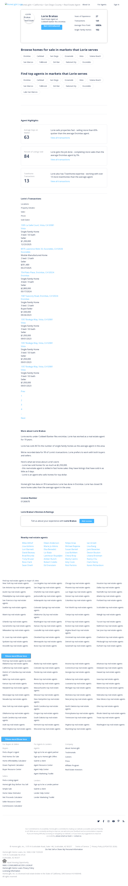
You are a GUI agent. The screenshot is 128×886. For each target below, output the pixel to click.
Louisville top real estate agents (47, 630)
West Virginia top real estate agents (16, 729)
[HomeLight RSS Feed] (124, 821)
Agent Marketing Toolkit (43, 773)
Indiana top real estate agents (77, 679)
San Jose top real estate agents (109, 630)
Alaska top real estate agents (46, 663)
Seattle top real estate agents (14, 607)
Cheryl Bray (70, 555)
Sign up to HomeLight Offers (45, 756)
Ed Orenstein (50, 565)
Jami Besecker (93, 549)
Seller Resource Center (11, 801)
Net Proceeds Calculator (12, 797)
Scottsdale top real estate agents (110, 607)
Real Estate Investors (73, 769)
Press (67, 761)
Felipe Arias (70, 543)
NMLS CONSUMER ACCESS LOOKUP (17, 865)
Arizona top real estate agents (77, 663)
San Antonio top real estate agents (16, 587)
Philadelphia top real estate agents (16, 596)
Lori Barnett (28, 549)
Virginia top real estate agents (77, 724)
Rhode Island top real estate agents (111, 713)
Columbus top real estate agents (78, 600)
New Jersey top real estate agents (79, 699)
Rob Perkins (71, 565)
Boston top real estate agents (77, 626)
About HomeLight (72, 748)
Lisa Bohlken (71, 552)
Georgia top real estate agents (77, 672)
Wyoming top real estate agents (78, 729)
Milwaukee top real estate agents (16, 630)
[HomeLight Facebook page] (104, 821)
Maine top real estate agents (108, 683)
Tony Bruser (28, 559)
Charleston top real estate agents (110, 637)
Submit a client (40, 761)
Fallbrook (43, 62)
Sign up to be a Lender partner (46, 784)
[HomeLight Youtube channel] (114, 821)
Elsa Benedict (50, 549)
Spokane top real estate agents (15, 641)
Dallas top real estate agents (108, 587)
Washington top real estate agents (48, 621)
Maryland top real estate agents (15, 688)
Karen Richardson (95, 565)
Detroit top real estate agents (77, 641)
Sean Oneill (27, 565)
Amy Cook (70, 562)
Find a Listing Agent (10, 780)
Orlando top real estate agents (14, 621)
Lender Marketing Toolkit (44, 797)
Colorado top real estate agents (47, 668)
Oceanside (69, 56)
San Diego (54, 56)
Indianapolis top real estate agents (48, 600)
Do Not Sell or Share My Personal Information (64, 849)
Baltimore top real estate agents (110, 626)
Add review (87, 521)
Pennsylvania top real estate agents (79, 713)
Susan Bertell (71, 549)
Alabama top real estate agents (15, 663)
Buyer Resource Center (11, 769)
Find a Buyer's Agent (10, 752)
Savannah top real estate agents (78, 646)
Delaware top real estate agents (110, 668)
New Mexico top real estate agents (111, 699)
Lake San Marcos (31, 92)
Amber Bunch (50, 559)
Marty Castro (71, 559)
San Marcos (28, 62)
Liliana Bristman (94, 555)
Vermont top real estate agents (46, 724)
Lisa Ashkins (28, 546)
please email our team (64, 836)
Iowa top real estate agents (108, 679)
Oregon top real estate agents (46, 713)
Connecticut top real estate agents (79, 668)
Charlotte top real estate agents (47, 592)
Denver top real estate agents (77, 596)
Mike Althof (27, 543)
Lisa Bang (91, 546)
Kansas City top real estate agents (48, 626)
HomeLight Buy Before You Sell (15, 784)
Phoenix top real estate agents (77, 587)
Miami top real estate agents (14, 614)
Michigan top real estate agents (78, 688)
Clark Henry (92, 562)
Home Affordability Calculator (14, 761)
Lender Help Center (42, 793)
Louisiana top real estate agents (78, 683)
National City (71, 62)
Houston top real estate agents (109, 583)
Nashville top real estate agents (109, 592)
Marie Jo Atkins (51, 546)
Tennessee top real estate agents (78, 717)
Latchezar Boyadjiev (53, 555)
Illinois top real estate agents (45, 679)
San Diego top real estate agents (47, 587)
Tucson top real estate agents (109, 621)
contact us (77, 836)
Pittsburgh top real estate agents (110, 641)
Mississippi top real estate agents (16, 695)
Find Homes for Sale (10, 756)
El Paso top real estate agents (77, 621)
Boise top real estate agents (45, 646)
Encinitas (27, 56)
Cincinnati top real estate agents (78, 637)
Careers (68, 757)
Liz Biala (48, 552)
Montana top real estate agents (78, 695)
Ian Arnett (91, 543)
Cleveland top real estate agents (47, 637)
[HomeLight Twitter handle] (98, 821)
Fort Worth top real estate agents (78, 607)
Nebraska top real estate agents (110, 695)
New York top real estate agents (15, 583)
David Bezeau (28, 552)
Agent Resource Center (43, 765)
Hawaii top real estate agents (108, 672)
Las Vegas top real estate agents (78, 592)
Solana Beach (95, 56)
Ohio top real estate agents (108, 706)
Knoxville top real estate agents (15, 646)
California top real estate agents (15, 668)
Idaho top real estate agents (14, 679)
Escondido (86, 62)
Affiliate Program (72, 765)
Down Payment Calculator (13, 765)
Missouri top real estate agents (46, 695)
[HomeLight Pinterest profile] (118, 821)
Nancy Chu (92, 559)
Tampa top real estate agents (77, 614)
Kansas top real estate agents (14, 683)
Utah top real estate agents (13, 724)
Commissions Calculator (12, 806)
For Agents (102, 4)
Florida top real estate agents (46, 672)
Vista (81, 56)
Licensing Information (11, 871)
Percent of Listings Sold (33, 152)
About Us (86, 4)
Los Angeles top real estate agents (48, 583)
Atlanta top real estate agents (109, 596)
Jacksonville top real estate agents (48, 596)
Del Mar (56, 62)
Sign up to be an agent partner (46, 752)
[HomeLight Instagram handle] (108, 821)
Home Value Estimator (11, 793)
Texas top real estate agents (108, 717)
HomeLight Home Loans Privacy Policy (18, 868)
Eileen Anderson (51, 543)
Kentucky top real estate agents (47, 683)
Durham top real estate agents (109, 646)
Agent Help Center (41, 769)
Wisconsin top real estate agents (47, 729)
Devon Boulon (93, 552)
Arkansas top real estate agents (109, 663)
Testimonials (70, 752)
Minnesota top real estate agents (110, 688)
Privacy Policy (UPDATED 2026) (104, 846)
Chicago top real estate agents (77, 583)
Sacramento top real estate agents (16, 626)
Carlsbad (40, 56)
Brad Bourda (28, 555)
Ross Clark (27, 562)
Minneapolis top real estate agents (48, 641)
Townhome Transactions (29, 174)
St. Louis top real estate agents (15, 637)
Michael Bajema (72, 546)
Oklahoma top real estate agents (15, 713)
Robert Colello (50, 562)
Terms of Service (82, 846)
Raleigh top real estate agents (109, 614)
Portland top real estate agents (109, 600)
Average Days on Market (31, 131)
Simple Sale (7, 789)
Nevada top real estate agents (14, 699)
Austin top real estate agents (14, 592)
